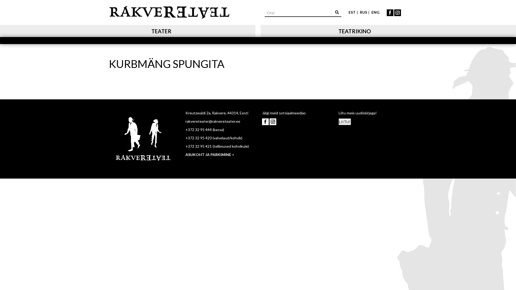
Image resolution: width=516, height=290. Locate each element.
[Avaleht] (169, 11)
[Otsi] (337, 12)
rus (363, 12)
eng (375, 12)
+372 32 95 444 (198, 129)
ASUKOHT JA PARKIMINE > (209, 154)
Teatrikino (354, 31)
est (352, 12)
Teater (161, 31)
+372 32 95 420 (198, 138)
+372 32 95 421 (198, 146)
